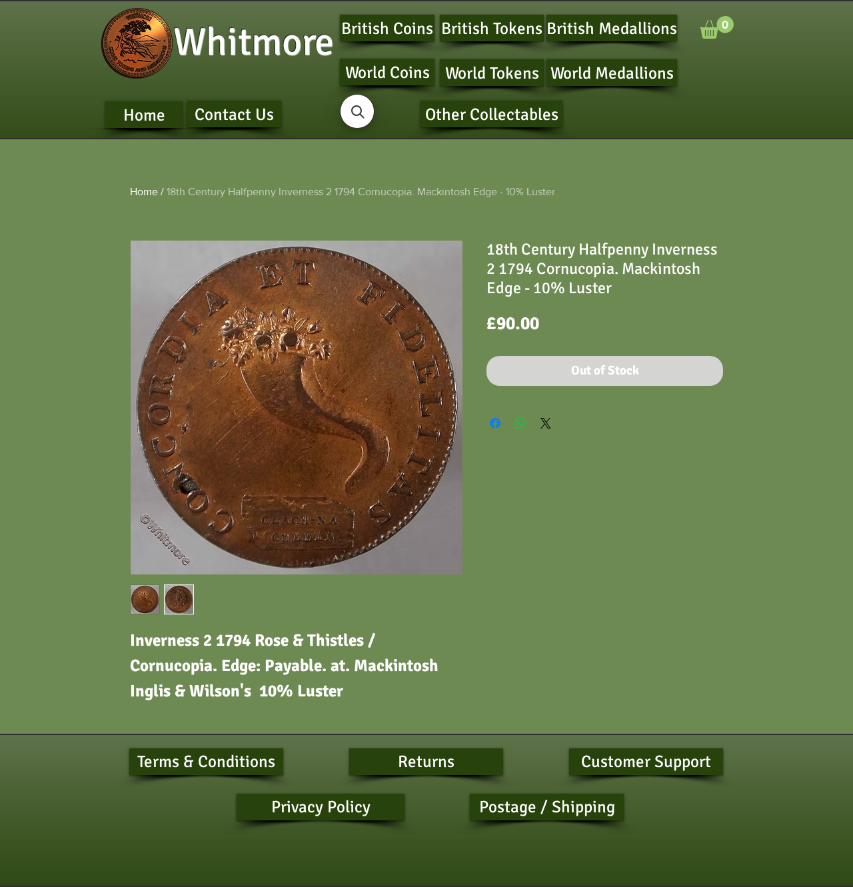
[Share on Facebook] (495, 423)
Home (144, 191)
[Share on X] (546, 423)
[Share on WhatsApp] (520, 423)
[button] (717, 27)
